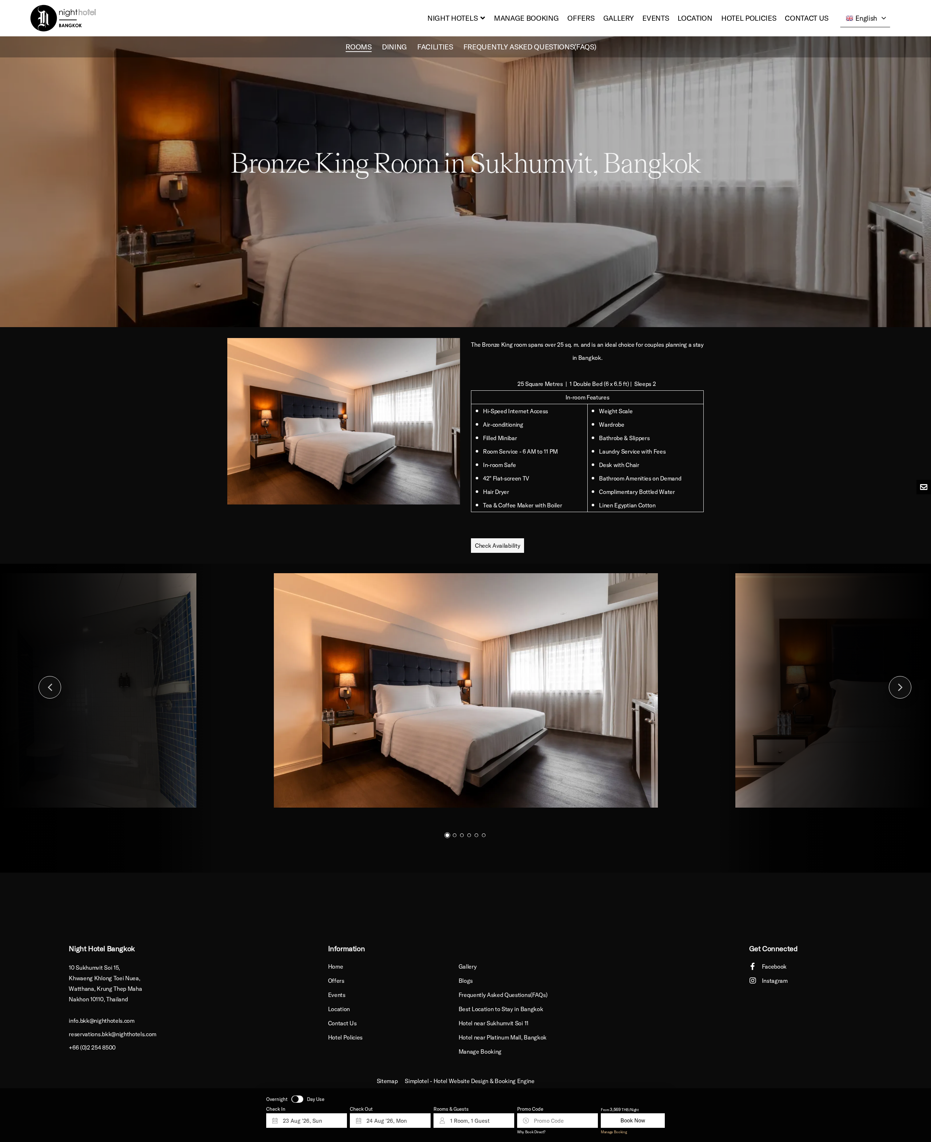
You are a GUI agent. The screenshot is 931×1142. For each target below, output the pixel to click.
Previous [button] (50, 687)
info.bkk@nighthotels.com (101, 1020)
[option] (465, 181)
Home (335, 966)
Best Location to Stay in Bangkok (501, 1009)
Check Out (361, 1109)
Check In (275, 1109)
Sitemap (387, 1081)
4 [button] (469, 835)
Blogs (466, 980)
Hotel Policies (748, 18)
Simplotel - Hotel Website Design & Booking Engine (469, 1081)
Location (695, 18)
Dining (394, 46)
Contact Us (806, 18)
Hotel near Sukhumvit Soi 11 (493, 1023)
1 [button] (447, 835)
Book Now (632, 1120)
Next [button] (900, 687)
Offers (580, 18)
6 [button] (484, 835)
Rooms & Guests (451, 1109)
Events (655, 18)
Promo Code (530, 1109)
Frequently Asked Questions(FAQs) (529, 46)
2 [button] (454, 835)
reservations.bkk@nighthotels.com (112, 1034)
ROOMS (358, 46)
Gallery (618, 18)
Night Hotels (452, 18)
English (866, 18)
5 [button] (476, 835)
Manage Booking (526, 18)
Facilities (435, 46)
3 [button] (462, 835)
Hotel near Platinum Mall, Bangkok (503, 1037)
